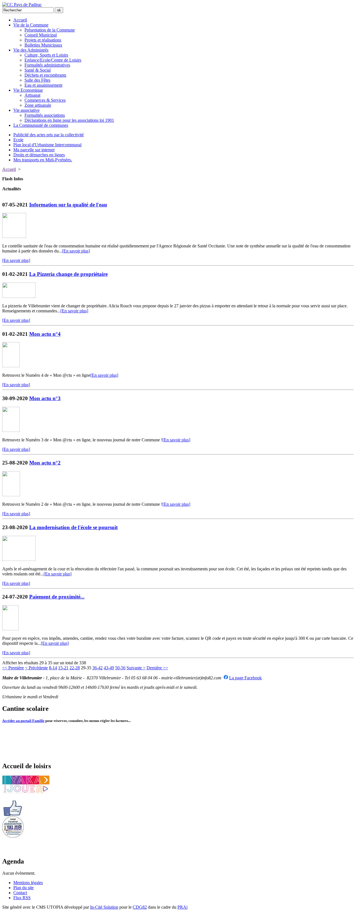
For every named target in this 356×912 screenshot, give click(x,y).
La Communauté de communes (40, 125)
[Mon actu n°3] (11, 430)
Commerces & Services (45, 100)
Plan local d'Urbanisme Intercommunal (47, 144)
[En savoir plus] (76, 251)
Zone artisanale (37, 105)
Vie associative (26, 110)
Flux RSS (22, 897)
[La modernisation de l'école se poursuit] (19, 559)
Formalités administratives (47, 65)
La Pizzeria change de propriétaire (68, 274)
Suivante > (136, 667)
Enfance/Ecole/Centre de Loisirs (52, 60)
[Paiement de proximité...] (10, 628)
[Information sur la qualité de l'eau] (14, 236)
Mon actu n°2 (45, 463)
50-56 (120, 667)
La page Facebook (245, 677)
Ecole (18, 139)
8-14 (53, 667)
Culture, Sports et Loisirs (46, 55)
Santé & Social (37, 70)
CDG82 (140, 907)
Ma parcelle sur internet (34, 149)
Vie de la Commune (30, 25)
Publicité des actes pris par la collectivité (48, 134)
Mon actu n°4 (45, 334)
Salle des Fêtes (37, 80)
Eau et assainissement (43, 85)
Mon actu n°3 (45, 398)
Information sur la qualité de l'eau (68, 205)
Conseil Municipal (40, 35)
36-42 (97, 667)
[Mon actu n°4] (11, 365)
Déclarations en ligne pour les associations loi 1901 (69, 120)
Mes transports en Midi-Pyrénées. (42, 159)
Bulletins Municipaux (43, 45)
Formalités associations (44, 115)
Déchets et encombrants (45, 75)
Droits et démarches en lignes (39, 154)
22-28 (75, 667)
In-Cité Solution (104, 907)
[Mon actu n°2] (11, 494)
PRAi (182, 907)
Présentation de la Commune (49, 30)
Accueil (20, 20)
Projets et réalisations (42, 40)
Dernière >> (157, 667)
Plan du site (23, 887)
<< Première (13, 667)
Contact (20, 892)
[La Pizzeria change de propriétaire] (19, 296)
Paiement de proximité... (57, 597)
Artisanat (32, 95)
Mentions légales (28, 882)
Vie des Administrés (30, 50)
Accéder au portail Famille (23, 721)
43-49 (109, 667)
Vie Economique (28, 90)
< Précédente (36, 667)
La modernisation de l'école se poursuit (73, 527)
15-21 (63, 667)
